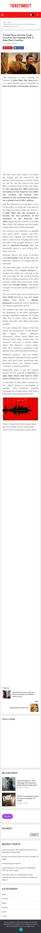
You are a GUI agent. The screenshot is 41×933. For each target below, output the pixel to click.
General (5, 899)
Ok (21, 929)
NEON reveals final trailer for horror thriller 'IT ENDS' (28, 798)
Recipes (5, 907)
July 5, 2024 (7, 43)
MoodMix (7, 816)
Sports (4, 912)
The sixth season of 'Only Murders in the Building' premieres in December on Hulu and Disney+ (19, 877)
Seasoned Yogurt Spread (11, 863)
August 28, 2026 (23, 787)
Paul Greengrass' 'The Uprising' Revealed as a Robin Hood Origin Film (27, 783)
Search (7, 828)
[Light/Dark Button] (32, 15)
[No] (39, 926)
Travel (4, 916)
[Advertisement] (20, 109)
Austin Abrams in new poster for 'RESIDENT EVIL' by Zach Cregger (18, 869)
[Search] (37, 15)
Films (4, 894)
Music (4, 903)
